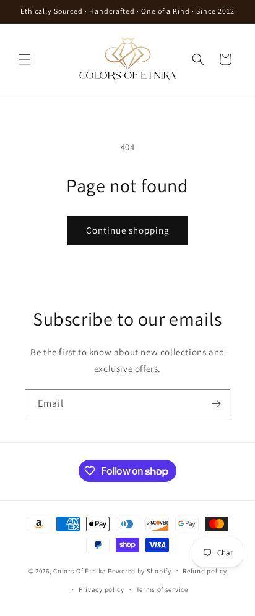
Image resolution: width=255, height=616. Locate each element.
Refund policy (205, 571)
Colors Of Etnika (79, 570)
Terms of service (162, 589)
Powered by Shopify (139, 570)
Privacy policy (101, 589)
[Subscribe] (216, 403)
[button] (24, 59)
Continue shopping (128, 230)
